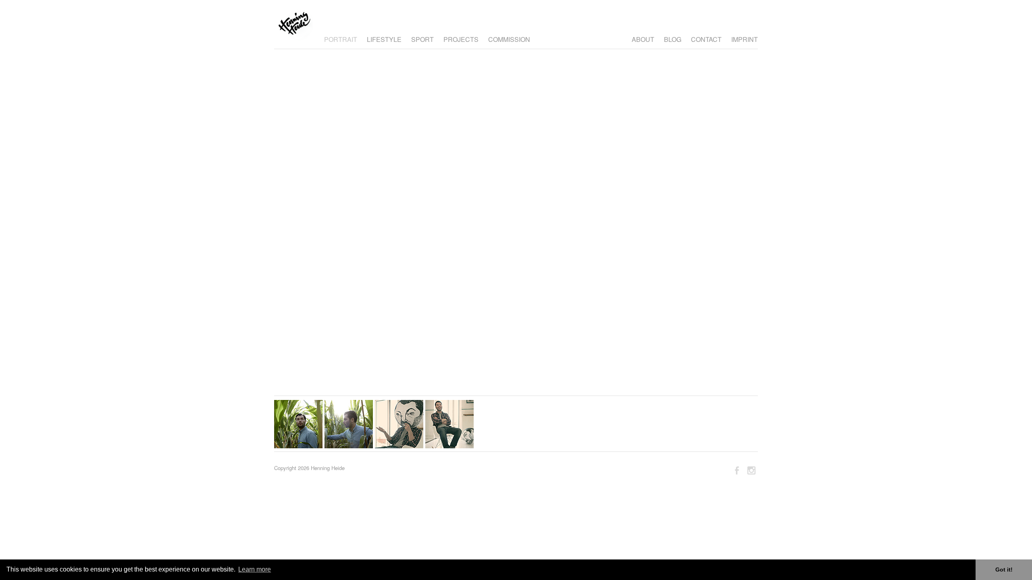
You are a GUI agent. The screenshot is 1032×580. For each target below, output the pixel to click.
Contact (706, 39)
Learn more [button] (254, 569)
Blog (672, 39)
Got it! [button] (1004, 569)
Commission (509, 39)
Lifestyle (384, 39)
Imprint (744, 39)
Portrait (340, 39)
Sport (422, 39)
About (643, 39)
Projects (461, 39)
